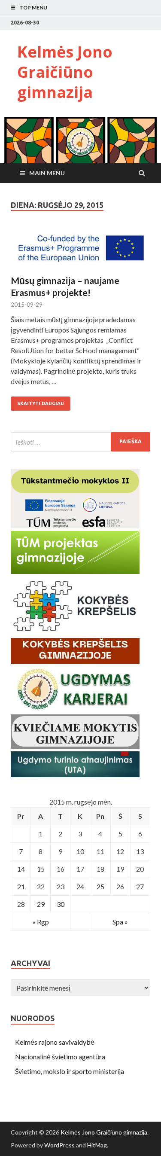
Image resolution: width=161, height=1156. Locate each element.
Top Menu (33, 7)
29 (41, 904)
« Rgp (41, 922)
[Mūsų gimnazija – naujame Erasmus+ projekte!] (80, 251)
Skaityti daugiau (40, 403)
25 (100, 886)
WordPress (59, 1145)
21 (21, 886)
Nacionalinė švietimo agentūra (60, 1056)
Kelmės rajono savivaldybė (54, 1042)
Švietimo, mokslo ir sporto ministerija (69, 1071)
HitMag (97, 1145)
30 (60, 904)
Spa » (120, 922)
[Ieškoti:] (80, 441)
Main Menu (47, 173)
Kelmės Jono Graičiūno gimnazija (64, 72)
